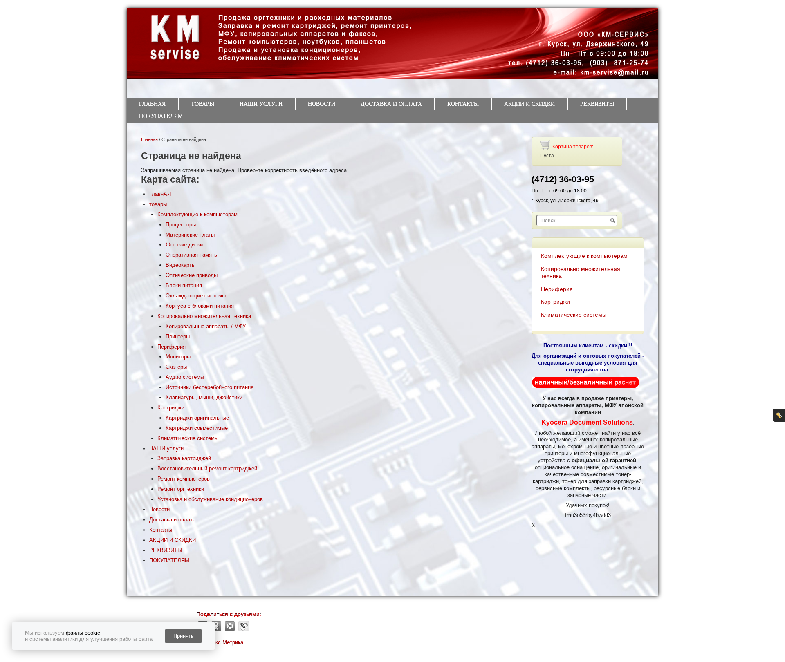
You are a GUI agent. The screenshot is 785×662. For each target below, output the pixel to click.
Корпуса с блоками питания (200, 306)
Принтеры (178, 336)
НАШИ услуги (261, 104)
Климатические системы (187, 438)
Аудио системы (185, 377)
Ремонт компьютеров (183, 479)
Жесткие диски (184, 245)
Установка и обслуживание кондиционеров (210, 499)
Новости (321, 104)
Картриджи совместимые (197, 428)
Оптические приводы (192, 275)
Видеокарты (180, 265)
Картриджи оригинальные (197, 418)
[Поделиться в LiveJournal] (243, 626)
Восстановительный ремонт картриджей (207, 468)
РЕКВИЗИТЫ (597, 104)
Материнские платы (190, 235)
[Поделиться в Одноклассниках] (216, 626)
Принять (183, 636)
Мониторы (178, 356)
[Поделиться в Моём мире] (230, 626)
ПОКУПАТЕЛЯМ (161, 116)
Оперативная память (191, 255)
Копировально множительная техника (204, 316)
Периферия (171, 347)
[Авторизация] (779, 415)
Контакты (463, 104)
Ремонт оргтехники (180, 489)
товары (202, 104)
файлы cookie (83, 633)
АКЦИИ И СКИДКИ (529, 104)
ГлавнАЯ (152, 104)
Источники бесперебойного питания (209, 387)
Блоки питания (184, 285)
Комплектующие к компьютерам (197, 214)
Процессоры (181, 224)
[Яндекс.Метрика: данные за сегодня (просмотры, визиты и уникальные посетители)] (219, 642)
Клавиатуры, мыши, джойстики (204, 397)
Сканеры (176, 367)
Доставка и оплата (391, 104)
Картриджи (170, 408)
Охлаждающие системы (196, 296)
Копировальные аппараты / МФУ (206, 326)
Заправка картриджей (184, 458)
